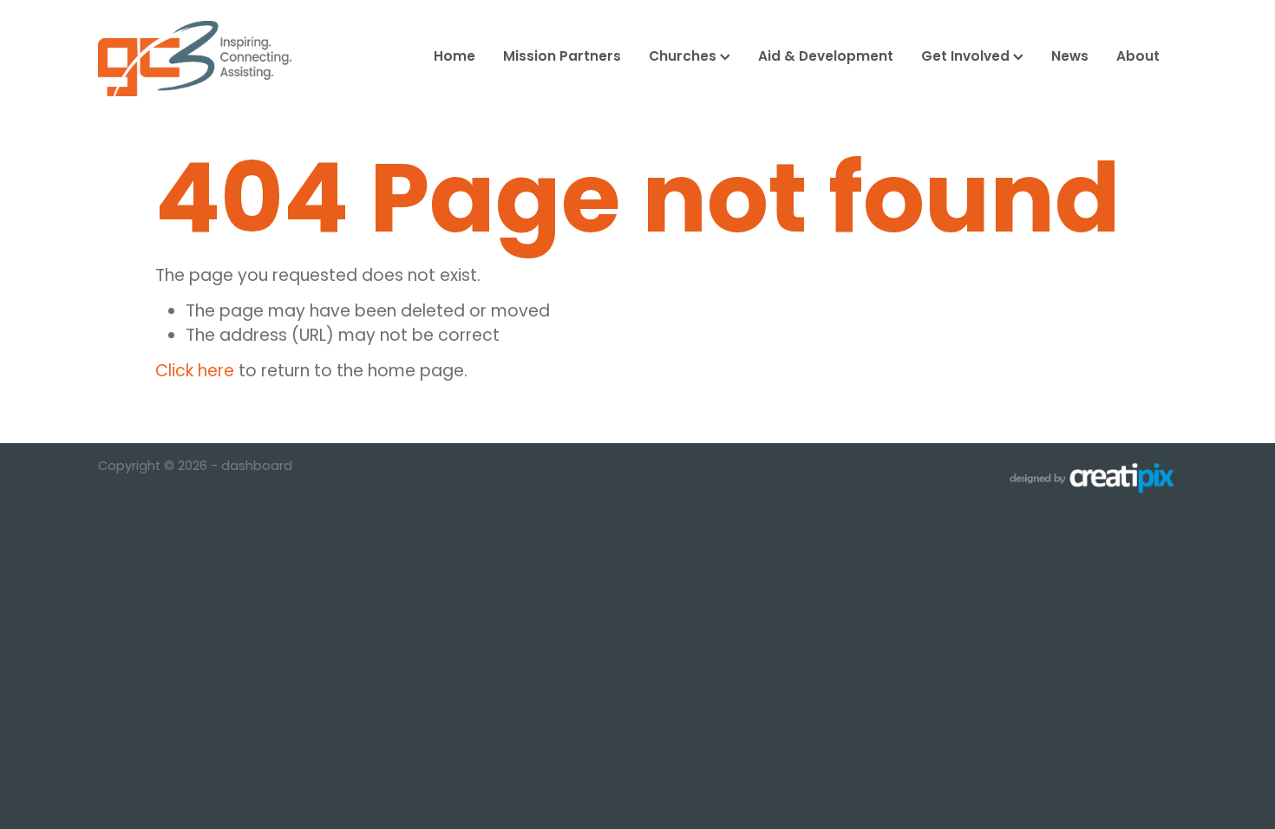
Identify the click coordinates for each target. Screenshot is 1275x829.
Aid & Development (825, 57)
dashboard (256, 467)
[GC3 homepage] (206, 58)
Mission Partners (562, 57)
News (1070, 57)
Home (454, 57)
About (1138, 57)
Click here (194, 372)
